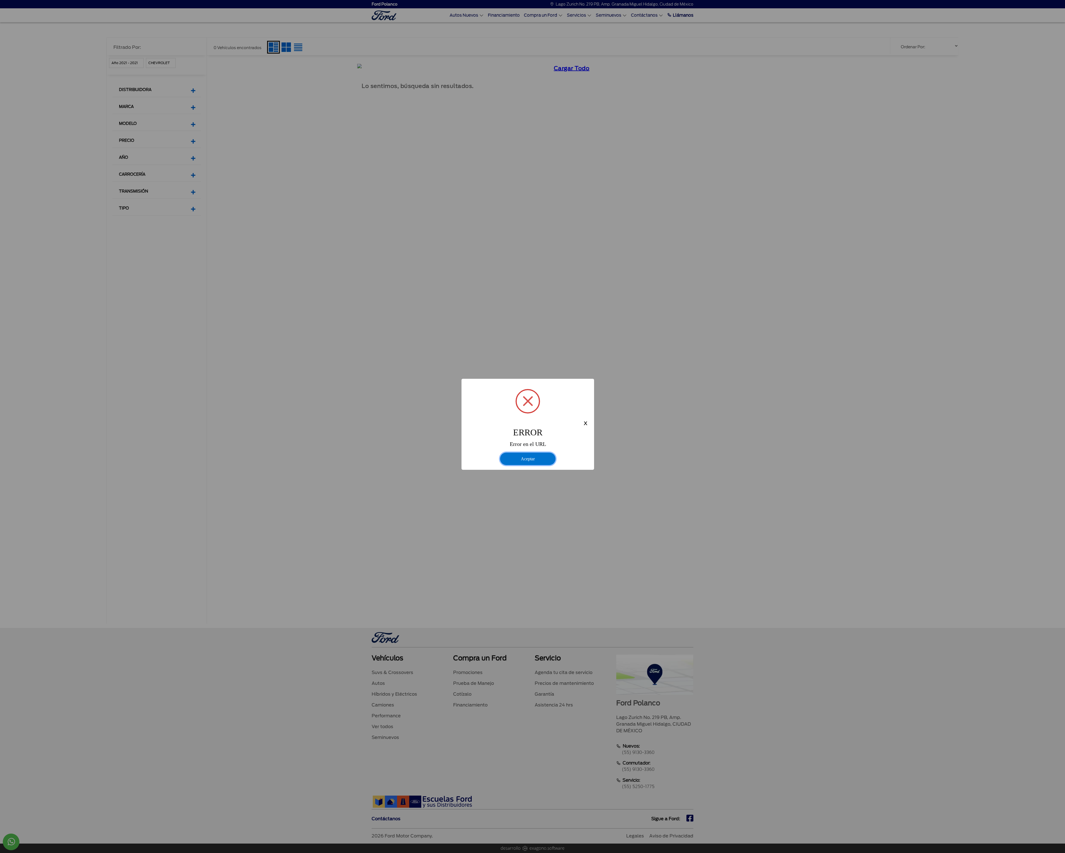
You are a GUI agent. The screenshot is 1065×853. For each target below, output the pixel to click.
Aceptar (528, 458)
